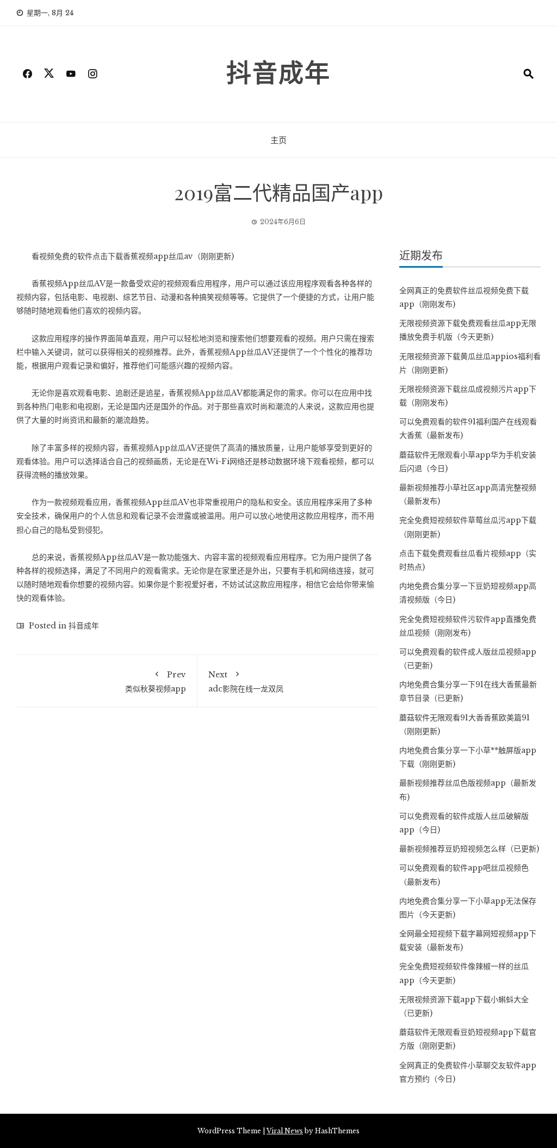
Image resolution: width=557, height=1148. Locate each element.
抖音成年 (278, 71)
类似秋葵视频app (155, 682)
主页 (278, 139)
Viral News (285, 1131)
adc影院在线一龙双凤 (245, 682)
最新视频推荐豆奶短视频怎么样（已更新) (469, 849)
